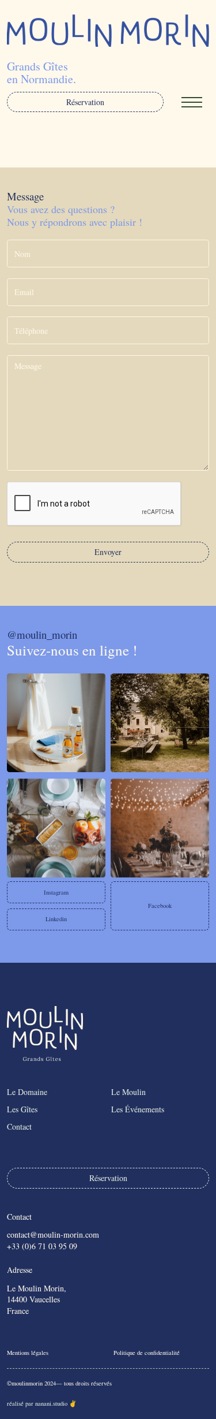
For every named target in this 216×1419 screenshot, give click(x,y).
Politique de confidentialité (146, 1353)
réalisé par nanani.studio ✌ (42, 1403)
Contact (19, 1126)
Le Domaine (27, 1091)
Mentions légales (27, 1353)
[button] (192, 102)
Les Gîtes (22, 1109)
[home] (108, 31)
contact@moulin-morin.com (53, 1234)
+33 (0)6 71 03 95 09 (42, 1246)
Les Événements (137, 1109)
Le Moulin (128, 1091)
